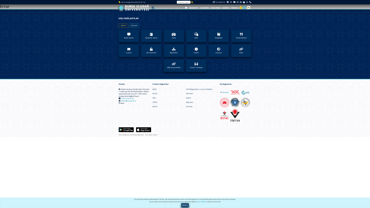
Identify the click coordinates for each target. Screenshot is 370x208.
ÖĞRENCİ (234, 8)
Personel (134, 25)
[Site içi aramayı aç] (192, 2)
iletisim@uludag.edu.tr (128, 101)
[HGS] (248, 7)
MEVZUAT (189, 94)
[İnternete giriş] (244, 8)
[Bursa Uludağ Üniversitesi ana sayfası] (135, 8)
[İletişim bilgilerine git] (250, 2)
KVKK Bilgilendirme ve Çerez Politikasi (199, 89)
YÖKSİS (154, 102)
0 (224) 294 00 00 (127, 99)
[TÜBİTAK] (235, 115)
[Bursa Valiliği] (224, 102)
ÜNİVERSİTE (193, 8)
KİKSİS (154, 89)
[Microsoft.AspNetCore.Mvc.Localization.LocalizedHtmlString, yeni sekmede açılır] (126, 130)
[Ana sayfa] (186, 8)
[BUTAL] (224, 115)
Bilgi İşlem (189, 102)
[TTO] (245, 102)
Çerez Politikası (201, 202)
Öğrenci (123, 25)
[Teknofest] (224, 92)
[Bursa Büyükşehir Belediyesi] (235, 102)
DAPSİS (154, 107)
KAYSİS (154, 94)
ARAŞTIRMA (215, 8)
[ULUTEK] (245, 92)
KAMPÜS (225, 8)
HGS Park (189, 107)
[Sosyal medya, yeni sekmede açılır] (228, 2)
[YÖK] (235, 92)
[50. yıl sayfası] (153, 8)
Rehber (188, 98)
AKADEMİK (204, 8)
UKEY (154, 98)
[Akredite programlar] (241, 8)
